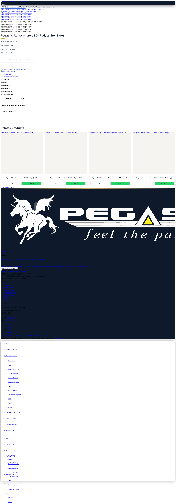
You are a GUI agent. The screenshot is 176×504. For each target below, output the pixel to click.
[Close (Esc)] (7, 483)
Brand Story (8, 259)
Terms (2, 271)
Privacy (24, 271)
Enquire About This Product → (17, 60)
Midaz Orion (57, 338)
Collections (13, 268)
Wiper (75, 266)
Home (2, 8)
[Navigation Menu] (3, 4)
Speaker (3, 266)
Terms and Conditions (7, 335)
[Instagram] (3, 252)
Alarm (24, 266)
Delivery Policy (8, 271)
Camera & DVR (31, 266)
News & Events (25, 259)
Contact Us (42, 259)
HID (48, 266)
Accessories (19, 266)
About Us (4, 268)
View (11, 183)
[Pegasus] (8, 71)
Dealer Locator (16, 259)
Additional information (11, 76)
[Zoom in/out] (1, 483)
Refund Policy (17, 271)
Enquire (32, 183)
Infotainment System (64, 266)
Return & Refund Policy (32, 335)
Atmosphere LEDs (20, 8)
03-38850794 (11, 320)
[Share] (5, 483)
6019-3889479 (11, 319)
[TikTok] (5, 252)
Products (8, 8)
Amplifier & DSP (10, 266)
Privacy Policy (44, 335)
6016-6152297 (11, 317)
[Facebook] (1, 252)
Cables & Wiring (82, 266)
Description (7, 74)
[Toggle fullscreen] (3, 483)
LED (12, 8)
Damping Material (42, 266)
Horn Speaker (54, 266)
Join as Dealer (35, 259)
